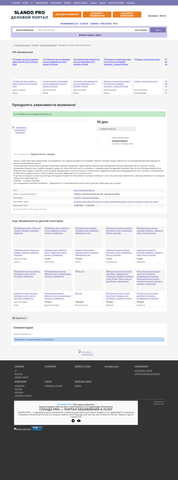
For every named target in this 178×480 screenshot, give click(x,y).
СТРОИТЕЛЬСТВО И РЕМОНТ (147, 374)
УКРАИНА (19, 392)
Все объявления (22, 45)
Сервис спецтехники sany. (146, 81)
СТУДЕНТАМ (50, 366)
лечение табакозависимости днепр (117, 201)
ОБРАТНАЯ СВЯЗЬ (116, 2)
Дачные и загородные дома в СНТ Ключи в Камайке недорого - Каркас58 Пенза (117, 83)
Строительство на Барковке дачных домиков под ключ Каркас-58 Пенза (55, 83)
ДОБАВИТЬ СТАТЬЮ (54, 386)
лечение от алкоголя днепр (146, 201)
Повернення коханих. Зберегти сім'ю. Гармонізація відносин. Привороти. (57, 296)
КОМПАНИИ (56, 2)
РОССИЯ (18, 389)
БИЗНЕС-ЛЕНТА (80, 2)
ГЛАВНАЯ (16, 2)
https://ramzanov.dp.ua (84, 190)
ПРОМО (67, 2)
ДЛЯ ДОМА (106, 23)
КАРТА (25, 2)
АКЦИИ (102, 2)
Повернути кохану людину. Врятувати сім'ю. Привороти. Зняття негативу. (119, 252)
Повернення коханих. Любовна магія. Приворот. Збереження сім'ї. (87, 252)
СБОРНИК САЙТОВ (23, 395)
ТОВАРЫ (94, 23)
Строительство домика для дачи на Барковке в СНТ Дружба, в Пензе (85, 83)
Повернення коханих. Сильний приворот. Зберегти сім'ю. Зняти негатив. (150, 252)
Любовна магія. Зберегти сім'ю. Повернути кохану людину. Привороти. (55, 252)
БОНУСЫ (131, 2)
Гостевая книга (112, 366)
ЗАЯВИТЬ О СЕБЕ (83, 366)
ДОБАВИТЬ (20, 386)
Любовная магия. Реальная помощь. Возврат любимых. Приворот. (26, 252)
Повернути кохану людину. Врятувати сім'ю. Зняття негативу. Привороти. (26, 296)
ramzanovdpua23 (119, 141)
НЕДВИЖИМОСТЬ (69, 23)
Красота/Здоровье (48, 45)
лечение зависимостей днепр (87, 201)
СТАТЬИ (93, 2)
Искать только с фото (89, 35)
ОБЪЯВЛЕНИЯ (41, 2)
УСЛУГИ (84, 23)
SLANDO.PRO (65, 404)
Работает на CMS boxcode (158, 403)
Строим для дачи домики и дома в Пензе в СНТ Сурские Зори (25, 83)
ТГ (32, 2)
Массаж (78, 293)
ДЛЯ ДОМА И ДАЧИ (143, 370)
